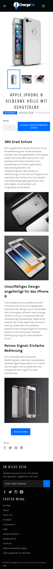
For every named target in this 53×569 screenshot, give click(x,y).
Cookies (7, 543)
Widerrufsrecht (11, 533)
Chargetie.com (16, 562)
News (6, 510)
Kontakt (7, 519)
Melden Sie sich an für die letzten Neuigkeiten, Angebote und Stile (20, 475)
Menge (6, 121)
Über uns (8, 514)
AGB (5, 529)
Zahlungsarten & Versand (16, 552)
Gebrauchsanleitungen (15, 548)
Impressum (9, 524)
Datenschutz (9, 538)
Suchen (7, 505)
